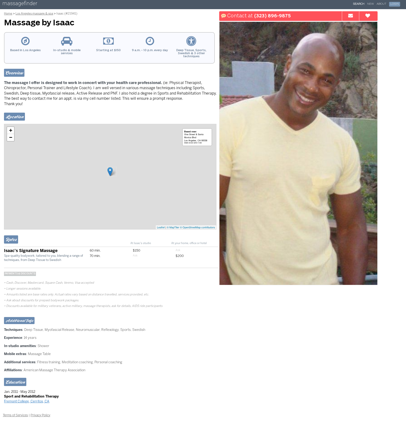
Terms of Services (15, 415)
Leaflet (161, 227)
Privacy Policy (40, 415)
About (381, 4)
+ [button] (10, 130)
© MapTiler (173, 227)
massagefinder (19, 4)
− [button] (10, 137)
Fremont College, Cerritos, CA (26, 401)
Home (8, 13)
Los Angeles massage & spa (34, 13)
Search (358, 4)
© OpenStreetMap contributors (197, 227)
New (370, 4)
